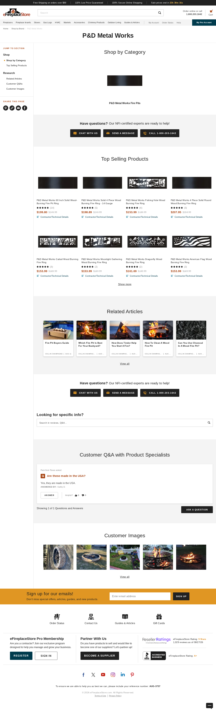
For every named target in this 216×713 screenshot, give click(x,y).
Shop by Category (16, 60)
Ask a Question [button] (197, 509)
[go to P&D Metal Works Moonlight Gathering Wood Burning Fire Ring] (102, 242)
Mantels (67, 22)
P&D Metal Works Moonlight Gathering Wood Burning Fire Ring (101, 261)
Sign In (46, 656)
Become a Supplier (99, 655)
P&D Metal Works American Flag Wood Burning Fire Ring (191, 261)
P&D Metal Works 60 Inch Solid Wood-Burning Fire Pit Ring (57, 202)
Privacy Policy (115, 696)
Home (5, 29)
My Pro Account (204, 22)
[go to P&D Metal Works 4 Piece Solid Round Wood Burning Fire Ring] (192, 183)
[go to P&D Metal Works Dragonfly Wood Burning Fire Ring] (147, 242)
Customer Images (15, 89)
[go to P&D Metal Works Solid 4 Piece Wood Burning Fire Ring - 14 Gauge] (102, 183)
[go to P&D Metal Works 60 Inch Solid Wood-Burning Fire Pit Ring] (58, 183)
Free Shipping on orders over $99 (49, 3)
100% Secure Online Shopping (127, 3)
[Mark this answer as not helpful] (83, 495)
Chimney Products (96, 22)
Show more (125, 284)
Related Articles (14, 79)
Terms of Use (100, 696)
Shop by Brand (17, 29)
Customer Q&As (14, 84)
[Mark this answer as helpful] (76, 495)
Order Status (167, 23)
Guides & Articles (132, 22)
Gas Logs (47, 22)
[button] (120, 133)
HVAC (57, 22)
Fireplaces (8, 22)
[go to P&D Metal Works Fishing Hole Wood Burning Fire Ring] (147, 183)
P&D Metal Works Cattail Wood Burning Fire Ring (57, 261)
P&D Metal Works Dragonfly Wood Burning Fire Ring (144, 261)
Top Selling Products (16, 65)
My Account (154, 23)
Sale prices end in (167, 3)
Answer (49, 495)
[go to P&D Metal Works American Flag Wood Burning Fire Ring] (192, 242)
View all (125, 363)
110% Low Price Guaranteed (89, 3)
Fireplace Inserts (23, 22)
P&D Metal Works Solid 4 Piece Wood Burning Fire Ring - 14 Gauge (101, 202)
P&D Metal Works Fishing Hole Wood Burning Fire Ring (145, 202)
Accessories (79, 22)
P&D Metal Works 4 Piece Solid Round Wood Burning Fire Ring (191, 202)
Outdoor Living (114, 22)
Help (179, 23)
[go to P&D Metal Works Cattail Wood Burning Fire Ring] (58, 242)
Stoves (37, 22)
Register (21, 655)
